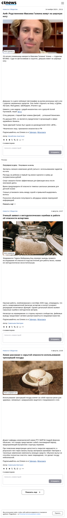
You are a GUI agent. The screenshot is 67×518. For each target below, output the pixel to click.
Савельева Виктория (15, 323)
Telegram (32, 132)
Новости (6, 9)
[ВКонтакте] (4, 140)
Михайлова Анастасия (16, 136)
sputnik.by (11, 253)
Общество (14, 9)
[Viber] (15, 140)
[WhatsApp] (17, 140)
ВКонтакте (41, 132)
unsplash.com (12, 393)
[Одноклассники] (6, 140)
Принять (57, 513)
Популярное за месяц (26, 165)
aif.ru (20, 112)
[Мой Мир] (20, 140)
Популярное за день (10, 165)
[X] (12, 140)
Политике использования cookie (29, 514)
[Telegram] (9, 140)
